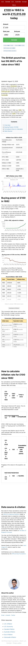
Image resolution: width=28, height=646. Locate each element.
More (14, 5)
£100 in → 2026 (8, 45)
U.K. (12, 1)
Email (2, 615)
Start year (6, 31)
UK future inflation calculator (10, 50)
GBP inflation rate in (9, 48)
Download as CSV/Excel (14, 308)
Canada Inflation (9, 629)
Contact (9, 643)
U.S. (2, 1)
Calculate (14, 40)
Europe (24, 1)
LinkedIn (7, 615)
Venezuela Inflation (10, 637)
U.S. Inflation (8, 624)
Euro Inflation (8, 634)
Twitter (13, 615)
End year (17, 31)
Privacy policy (17, 643)
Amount (5, 24)
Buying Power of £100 (11, 127)
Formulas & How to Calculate (13, 129)
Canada (7, 1)
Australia (18, 1)
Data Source (8, 131)
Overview (7, 125)
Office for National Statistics (11, 514)
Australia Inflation (9, 632)
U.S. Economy (8, 626)
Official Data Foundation (19, 553)
